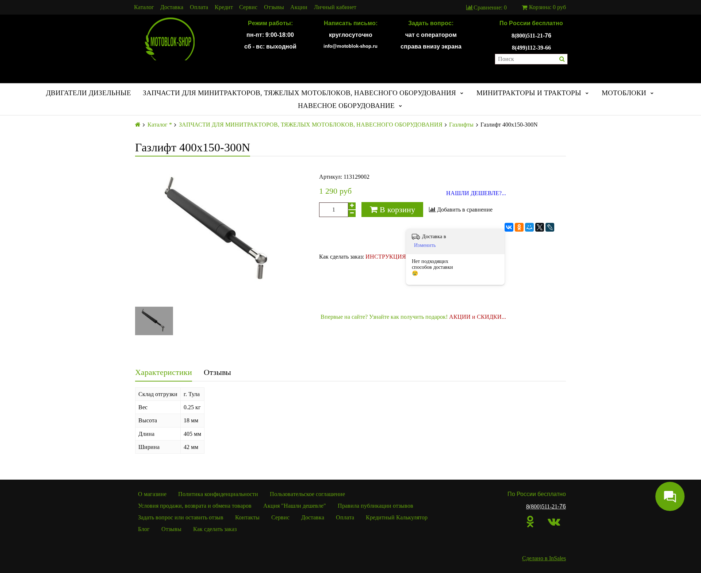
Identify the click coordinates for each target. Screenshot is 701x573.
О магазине (152, 494)
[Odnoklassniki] (530, 521)
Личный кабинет (335, 7)
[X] (539, 227)
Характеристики (163, 372)
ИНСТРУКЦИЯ (385, 256)
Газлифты (461, 125)
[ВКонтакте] (509, 227)
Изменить (425, 245)
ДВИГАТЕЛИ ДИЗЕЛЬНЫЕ (88, 93)
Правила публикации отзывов (375, 506)
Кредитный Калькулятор (397, 517)
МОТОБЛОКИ (624, 93)
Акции (298, 7)
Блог (144, 529)
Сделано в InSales (544, 558)
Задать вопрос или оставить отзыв (180, 517)
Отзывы (274, 7)
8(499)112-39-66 (531, 47)
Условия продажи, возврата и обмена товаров (195, 506)
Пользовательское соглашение (307, 494)
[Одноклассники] (519, 227)
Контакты (247, 517)
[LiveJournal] (549, 227)
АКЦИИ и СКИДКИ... (477, 317)
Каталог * (160, 125)
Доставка (171, 7)
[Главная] (138, 124)
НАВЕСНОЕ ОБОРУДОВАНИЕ (346, 105)
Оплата (199, 7)
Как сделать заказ (215, 529)
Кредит (224, 7)
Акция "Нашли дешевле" (294, 506)
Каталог (144, 7)
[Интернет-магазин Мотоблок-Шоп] (170, 39)
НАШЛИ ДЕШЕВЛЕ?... (476, 193)
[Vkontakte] (554, 521)
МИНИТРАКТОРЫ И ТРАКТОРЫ (528, 93)
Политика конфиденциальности (218, 494)
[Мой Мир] (529, 227)
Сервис (248, 7)
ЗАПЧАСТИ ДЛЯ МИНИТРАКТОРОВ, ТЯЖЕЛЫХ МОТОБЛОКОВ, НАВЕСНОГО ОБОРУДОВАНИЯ (299, 93)
